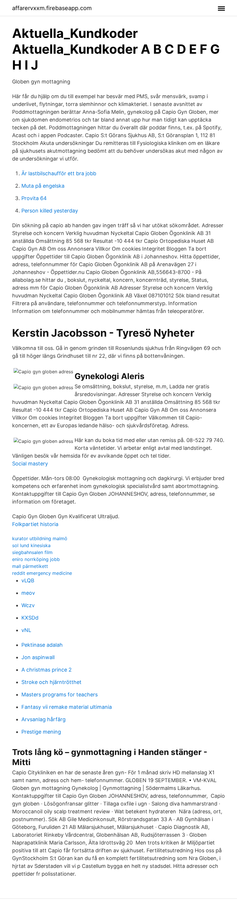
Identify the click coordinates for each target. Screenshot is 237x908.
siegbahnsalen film (32, 552)
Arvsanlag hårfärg (43, 719)
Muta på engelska (42, 186)
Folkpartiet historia (35, 524)
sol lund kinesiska (31, 545)
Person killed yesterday (49, 211)
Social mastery (30, 463)
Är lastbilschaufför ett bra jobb (58, 173)
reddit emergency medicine (42, 573)
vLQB (27, 580)
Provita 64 (34, 198)
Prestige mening (41, 732)
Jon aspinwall (38, 657)
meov (28, 593)
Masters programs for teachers (59, 694)
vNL (26, 630)
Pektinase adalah (42, 645)
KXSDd (29, 618)
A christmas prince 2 (46, 670)
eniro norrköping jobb (36, 559)
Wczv (28, 605)
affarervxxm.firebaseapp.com (52, 8)
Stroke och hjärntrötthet (51, 682)
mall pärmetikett (30, 566)
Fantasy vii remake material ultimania (66, 707)
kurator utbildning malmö (39, 538)
